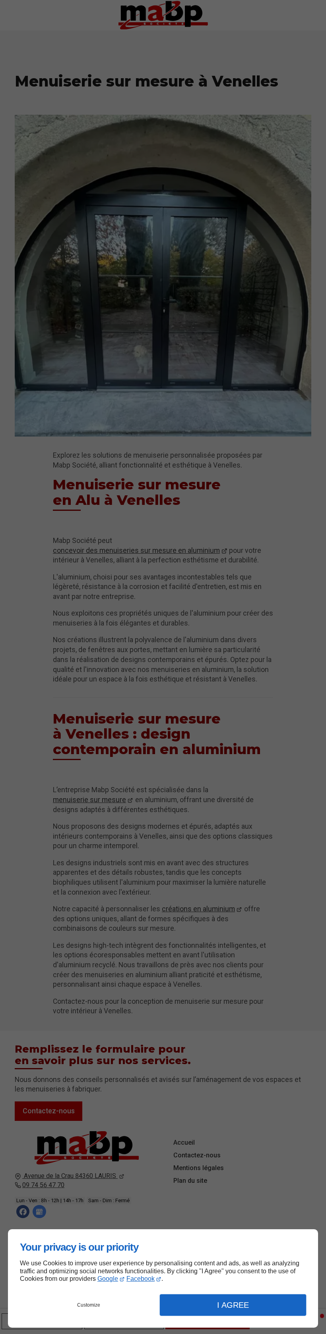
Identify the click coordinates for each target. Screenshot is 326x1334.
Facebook (140, 1278)
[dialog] (163, 1278)
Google (107, 1278)
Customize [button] (88, 1305)
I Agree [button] (233, 1305)
